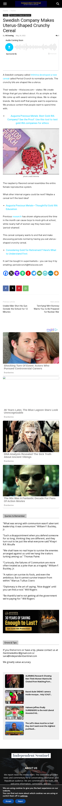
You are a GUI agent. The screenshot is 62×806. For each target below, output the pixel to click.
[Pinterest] (19, 288)
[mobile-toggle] (5, 4)
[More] (56, 273)
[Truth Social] (16, 273)
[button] (58, 4)
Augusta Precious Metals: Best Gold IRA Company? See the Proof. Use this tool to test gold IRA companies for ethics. (32, 119)
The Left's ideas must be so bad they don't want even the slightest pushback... (40, 726)
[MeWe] (50, 273)
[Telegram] (33, 273)
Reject (20, 801)
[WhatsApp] (26, 288)
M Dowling (9, 35)
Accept (8, 801)
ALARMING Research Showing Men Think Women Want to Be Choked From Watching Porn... (39, 679)
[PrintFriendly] (45, 273)
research (17, 216)
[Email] (39, 273)
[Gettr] (28, 273)
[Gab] (22, 273)
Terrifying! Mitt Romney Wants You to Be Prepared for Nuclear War (46, 309)
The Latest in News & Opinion (20, 15)
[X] (11, 273)
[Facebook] (5, 273)
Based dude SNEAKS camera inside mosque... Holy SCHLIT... (39, 693)
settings (24, 796)
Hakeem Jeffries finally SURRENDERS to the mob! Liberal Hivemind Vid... (40, 710)
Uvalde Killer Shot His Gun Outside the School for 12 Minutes (15, 309)
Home (5, 10)
